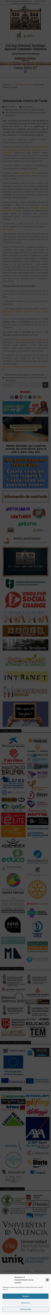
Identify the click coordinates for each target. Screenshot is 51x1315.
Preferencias (25, 1309)
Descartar (25, 1303)
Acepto (25, 1296)
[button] (47, 1280)
